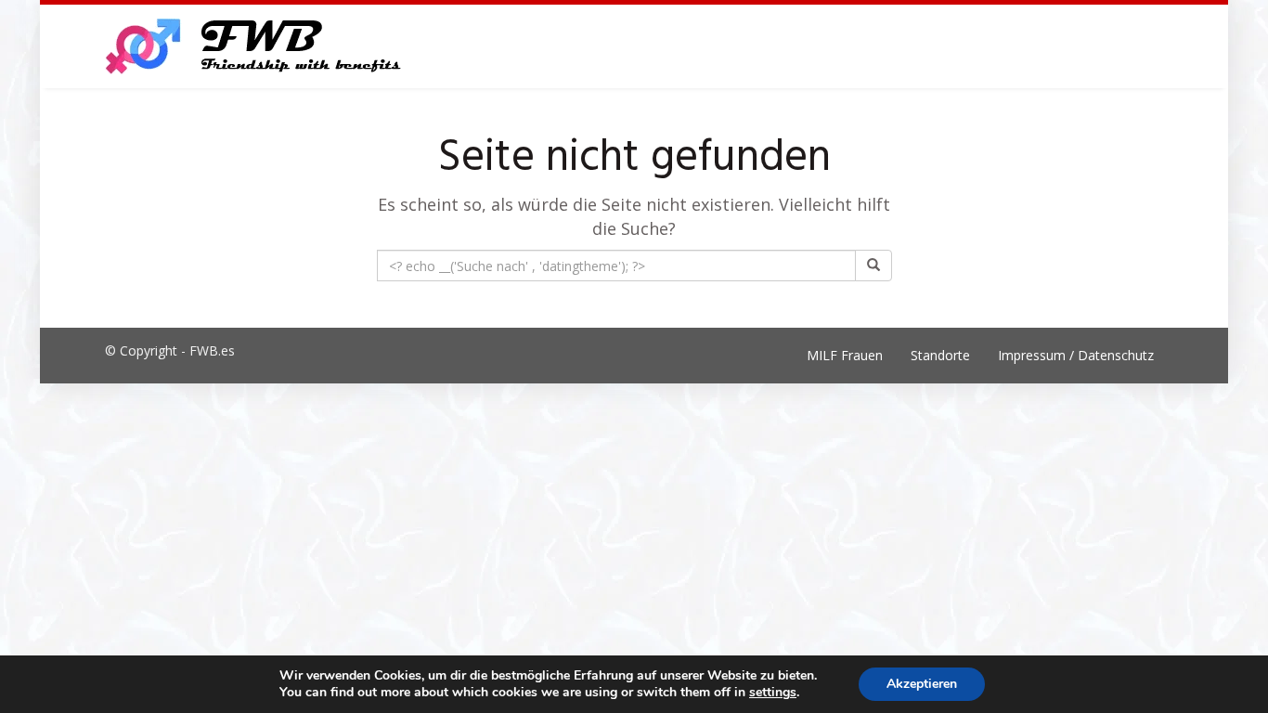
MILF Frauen (845, 355)
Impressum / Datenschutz (1076, 355)
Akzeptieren (921, 684)
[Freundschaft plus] (256, 46)
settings (772, 692)
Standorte (940, 355)
